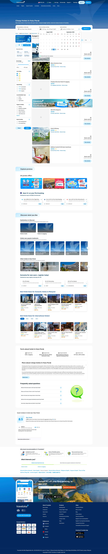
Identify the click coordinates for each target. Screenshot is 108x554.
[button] (81, 2)
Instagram (47, 526)
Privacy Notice (79, 514)
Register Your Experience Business (83, 521)
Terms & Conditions (80, 516)
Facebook (47, 523)
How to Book (45, 507)
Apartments (61, 523)
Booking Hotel (62, 507)
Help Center (45, 512)
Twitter (46, 534)
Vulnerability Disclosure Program (82, 525)
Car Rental (61, 514)
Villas (60, 521)
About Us (44, 516)
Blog (77, 512)
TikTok (46, 529)
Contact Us (45, 509)
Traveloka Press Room (80, 523)
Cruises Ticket (62, 518)
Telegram (46, 537)
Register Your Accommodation (82, 518)
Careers (44, 514)
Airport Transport (62, 512)
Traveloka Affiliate (79, 507)
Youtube (46, 531)
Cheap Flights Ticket (63, 509)
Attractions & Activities (64, 516)
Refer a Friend (78, 509)
